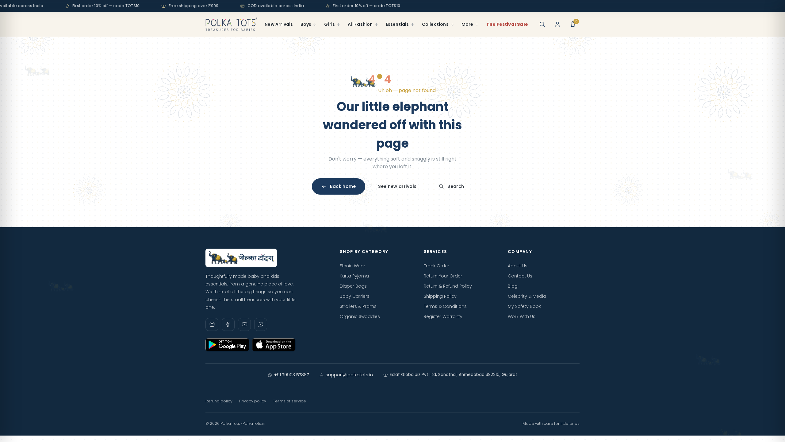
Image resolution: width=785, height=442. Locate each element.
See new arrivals (397, 186)
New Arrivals (279, 24)
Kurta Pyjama (354, 276)
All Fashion (360, 24)
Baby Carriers (355, 296)
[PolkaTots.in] (231, 24)
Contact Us (520, 276)
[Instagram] (211, 324)
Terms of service (289, 401)
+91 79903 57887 (291, 375)
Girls (329, 24)
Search (455, 186)
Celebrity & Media (527, 296)
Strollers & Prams (358, 306)
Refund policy (218, 401)
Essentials (397, 24)
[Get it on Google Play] (227, 344)
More (467, 24)
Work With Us (521, 316)
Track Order (436, 266)
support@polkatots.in (349, 375)
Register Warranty (443, 316)
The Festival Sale (507, 24)
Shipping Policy (440, 296)
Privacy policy (252, 401)
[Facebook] (228, 324)
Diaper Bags (353, 286)
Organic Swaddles (360, 316)
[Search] (542, 24)
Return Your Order (443, 276)
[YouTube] (244, 324)
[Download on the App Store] (274, 344)
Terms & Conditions (445, 306)
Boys (306, 24)
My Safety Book (524, 306)
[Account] (557, 24)
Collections (435, 24)
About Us (517, 266)
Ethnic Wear (352, 266)
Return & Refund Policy (448, 286)
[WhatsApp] (260, 324)
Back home (343, 186)
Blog (513, 286)
